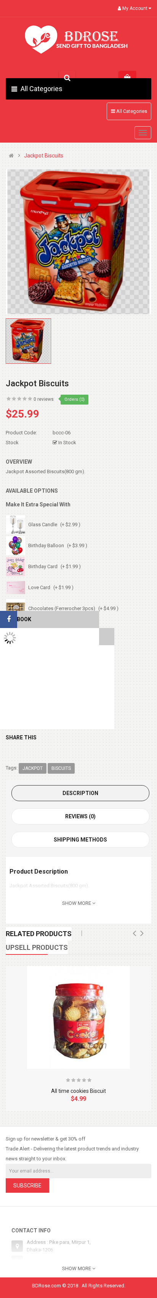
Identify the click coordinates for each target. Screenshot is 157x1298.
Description (80, 793)
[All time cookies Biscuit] (78, 1017)
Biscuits (61, 768)
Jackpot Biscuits (43, 155)
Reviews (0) (80, 816)
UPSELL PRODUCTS (37, 947)
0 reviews (44, 399)
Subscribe (27, 1185)
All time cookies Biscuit (78, 1091)
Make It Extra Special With (38, 504)
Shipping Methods (80, 840)
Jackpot (32, 768)
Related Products (39, 934)
